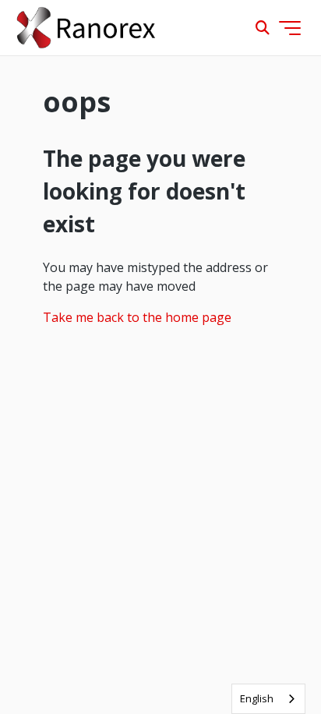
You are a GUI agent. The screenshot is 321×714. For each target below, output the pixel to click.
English (256, 698)
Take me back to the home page (137, 317)
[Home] (86, 27)
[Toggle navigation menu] (289, 28)
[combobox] (268, 699)
